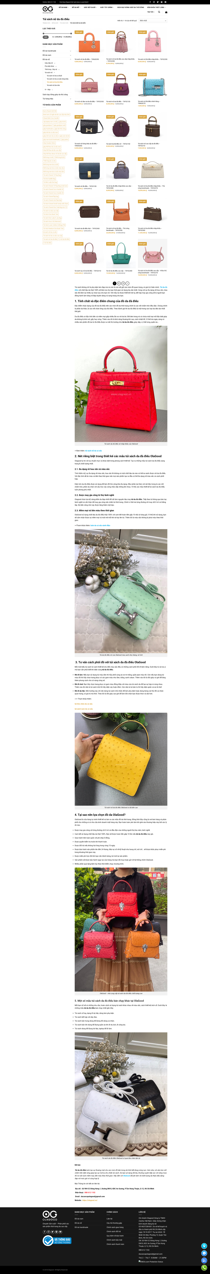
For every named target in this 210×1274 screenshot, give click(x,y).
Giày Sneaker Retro (49, 143)
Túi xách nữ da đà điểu (55, 82)
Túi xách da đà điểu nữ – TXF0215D (118, 144)
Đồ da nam (63, 7)
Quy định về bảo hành (115, 1236)
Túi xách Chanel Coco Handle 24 (53, 189)
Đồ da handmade (49, 51)
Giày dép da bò (90, 7)
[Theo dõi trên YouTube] (165, 2)
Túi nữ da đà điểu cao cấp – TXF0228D (119, 271)
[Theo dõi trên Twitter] (158, 2)
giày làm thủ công (60, 129)
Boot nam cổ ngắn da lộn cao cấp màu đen (56, 114)
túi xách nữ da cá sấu (49, 232)
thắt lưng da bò (60, 157)
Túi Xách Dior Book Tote (50, 214)
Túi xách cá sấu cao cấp (50, 211)
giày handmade (48, 129)
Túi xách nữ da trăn (53, 85)
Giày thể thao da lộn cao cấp (52, 150)
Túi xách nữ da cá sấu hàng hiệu (57, 79)
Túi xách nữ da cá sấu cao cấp (52, 235)
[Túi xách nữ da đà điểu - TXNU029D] (89, 42)
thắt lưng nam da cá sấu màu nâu (53, 168)
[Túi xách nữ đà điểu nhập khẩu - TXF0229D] (152, 42)
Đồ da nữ (75, 7)
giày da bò (62, 121)
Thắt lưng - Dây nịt (51, 69)
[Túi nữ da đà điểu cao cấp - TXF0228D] (121, 253)
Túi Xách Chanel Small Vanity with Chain (55, 203)
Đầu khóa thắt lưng (155, 7)
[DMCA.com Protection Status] (151, 1262)
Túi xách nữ (64, 23)
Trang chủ (46, 23)
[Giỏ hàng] (166, 12)
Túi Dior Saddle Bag (49, 179)
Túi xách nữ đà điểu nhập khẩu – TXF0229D (152, 59)
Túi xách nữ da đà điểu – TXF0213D (118, 101)
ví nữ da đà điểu (64, 239)
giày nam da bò (64, 136)
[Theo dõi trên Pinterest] (161, 2)
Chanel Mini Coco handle (51, 118)
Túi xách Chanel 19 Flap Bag (52, 175)
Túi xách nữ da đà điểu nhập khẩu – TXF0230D (150, 229)
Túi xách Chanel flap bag (50, 196)
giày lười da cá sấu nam (50, 132)
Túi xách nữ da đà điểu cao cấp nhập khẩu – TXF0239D (120, 60)
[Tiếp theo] (127, 283)
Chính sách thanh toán (115, 1244)
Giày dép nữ (49, 63)
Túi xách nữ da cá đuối (54, 76)
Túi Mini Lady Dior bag (50, 182)
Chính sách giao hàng (115, 1227)
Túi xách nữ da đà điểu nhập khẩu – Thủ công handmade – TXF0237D (151, 187)
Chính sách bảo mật (114, 1240)
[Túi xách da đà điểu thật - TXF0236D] (89, 211)
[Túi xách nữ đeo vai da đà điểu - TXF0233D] (89, 84)
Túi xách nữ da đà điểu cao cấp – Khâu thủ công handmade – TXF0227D (152, 272)
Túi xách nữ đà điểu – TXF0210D (85, 186)
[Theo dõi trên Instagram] (154, 2)
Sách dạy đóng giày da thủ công (130, 7)
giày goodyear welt (59, 125)
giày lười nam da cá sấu (50, 136)
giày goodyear (47, 125)
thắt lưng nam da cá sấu (50, 164)
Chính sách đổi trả (114, 1231)
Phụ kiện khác (49, 66)
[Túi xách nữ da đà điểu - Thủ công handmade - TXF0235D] (121, 211)
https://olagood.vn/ (89, 1200)
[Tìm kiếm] (159, 12)
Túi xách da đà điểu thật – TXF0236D (87, 228)
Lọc (45, 37)
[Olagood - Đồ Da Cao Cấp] (48, 10)
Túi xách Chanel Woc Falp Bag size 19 (55, 207)
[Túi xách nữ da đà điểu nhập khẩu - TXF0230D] (152, 211)
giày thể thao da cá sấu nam (52, 146)
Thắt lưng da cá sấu (49, 161)
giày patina (65, 139)
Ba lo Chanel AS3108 (49, 111)
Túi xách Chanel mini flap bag (52, 200)
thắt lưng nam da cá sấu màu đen (53, 171)
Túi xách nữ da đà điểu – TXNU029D (87, 59)
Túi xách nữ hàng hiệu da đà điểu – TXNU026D (86, 145)
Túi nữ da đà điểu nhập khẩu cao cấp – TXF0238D (119, 187)
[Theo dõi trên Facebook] (150, 2)
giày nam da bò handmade (51, 139)
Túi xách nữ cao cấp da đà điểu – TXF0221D (149, 145)
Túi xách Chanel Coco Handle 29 (53, 193)
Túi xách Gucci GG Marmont (52, 221)
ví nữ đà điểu (47, 243)
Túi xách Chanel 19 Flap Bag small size (55, 186)
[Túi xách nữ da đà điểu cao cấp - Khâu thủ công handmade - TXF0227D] (152, 253)
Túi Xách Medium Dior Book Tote (53, 228)
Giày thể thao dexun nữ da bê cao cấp (54, 154)
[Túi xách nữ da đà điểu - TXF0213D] (121, 84)
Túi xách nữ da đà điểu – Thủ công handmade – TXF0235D (117, 229)
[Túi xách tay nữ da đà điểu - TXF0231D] (89, 253)
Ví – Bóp (47, 90)
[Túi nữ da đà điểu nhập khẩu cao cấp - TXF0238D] (121, 169)
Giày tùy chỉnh (106, 7)
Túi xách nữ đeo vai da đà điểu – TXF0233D (89, 101)
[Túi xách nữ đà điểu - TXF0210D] (89, 169)
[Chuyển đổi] (70, 51)
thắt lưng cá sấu (48, 157)
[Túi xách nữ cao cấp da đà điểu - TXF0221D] (152, 126)
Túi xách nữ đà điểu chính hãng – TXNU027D (149, 102)
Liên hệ (109, 1219)
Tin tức (150, 12)
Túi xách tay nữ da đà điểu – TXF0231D (88, 271)
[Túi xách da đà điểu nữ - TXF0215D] (121, 126)
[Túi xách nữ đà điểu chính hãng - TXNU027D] (152, 84)
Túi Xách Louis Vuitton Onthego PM (54, 225)
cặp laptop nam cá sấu (50, 121)
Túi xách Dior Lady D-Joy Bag (52, 218)
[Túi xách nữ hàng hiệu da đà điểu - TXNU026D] (89, 126)
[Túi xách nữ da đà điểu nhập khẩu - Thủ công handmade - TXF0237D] (152, 169)
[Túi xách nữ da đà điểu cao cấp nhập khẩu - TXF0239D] (121, 42)
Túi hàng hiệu (48, 99)
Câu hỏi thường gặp (114, 1223)
